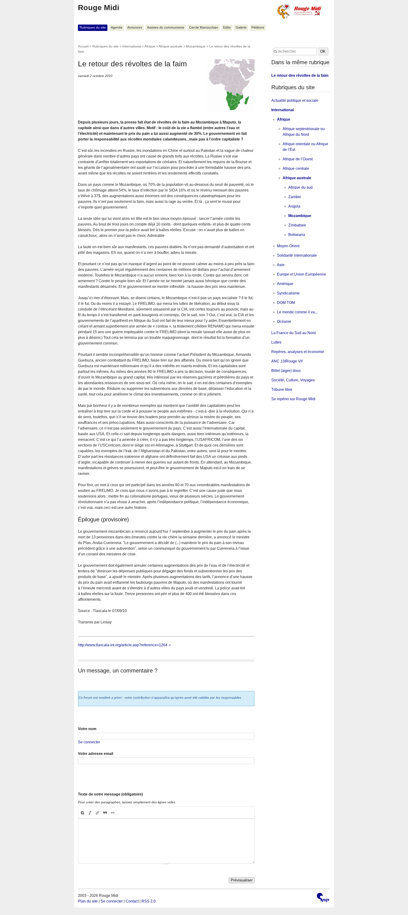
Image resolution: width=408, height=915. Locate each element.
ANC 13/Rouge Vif (286, 361)
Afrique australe (170, 46)
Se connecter (89, 742)
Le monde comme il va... (297, 312)
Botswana (296, 235)
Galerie (241, 27)
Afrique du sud (300, 187)
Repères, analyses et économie (297, 352)
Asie (281, 265)
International (131, 46)
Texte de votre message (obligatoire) (110, 794)
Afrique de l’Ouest (298, 159)
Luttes (276, 342)
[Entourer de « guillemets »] (112, 813)
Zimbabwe (297, 225)
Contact (132, 901)
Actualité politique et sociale (294, 100)
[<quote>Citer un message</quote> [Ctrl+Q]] (105, 813)
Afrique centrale (296, 168)
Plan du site (88, 901)
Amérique (285, 284)
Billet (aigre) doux (286, 371)
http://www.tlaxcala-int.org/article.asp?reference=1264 (122, 645)
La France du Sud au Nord (293, 333)
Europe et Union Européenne (301, 274)
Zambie (294, 197)
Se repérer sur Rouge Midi (293, 399)
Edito (227, 27)
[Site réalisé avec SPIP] (323, 898)
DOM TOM (286, 303)
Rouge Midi (98, 7)
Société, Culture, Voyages (293, 380)
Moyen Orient (288, 246)
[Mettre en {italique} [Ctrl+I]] (90, 813)
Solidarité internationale (297, 255)
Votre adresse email (95, 754)
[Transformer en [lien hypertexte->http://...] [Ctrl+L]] (97, 813)
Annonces (134, 27)
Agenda (116, 27)
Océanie (284, 321)
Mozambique (195, 46)
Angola (294, 206)
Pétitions (257, 27)
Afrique (149, 46)
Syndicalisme (288, 293)
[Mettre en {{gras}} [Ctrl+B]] (82, 813)
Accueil (83, 46)
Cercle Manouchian (203, 27)
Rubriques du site (93, 27)
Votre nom (87, 729)
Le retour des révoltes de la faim (299, 75)
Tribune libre (281, 389)
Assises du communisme (165, 27)
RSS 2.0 (148, 901)
